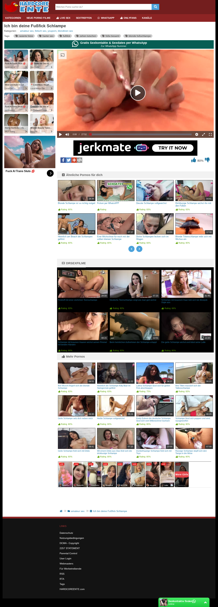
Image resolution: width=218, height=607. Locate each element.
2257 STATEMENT (70, 548)
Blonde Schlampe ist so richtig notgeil (76, 203)
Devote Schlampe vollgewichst (151, 203)
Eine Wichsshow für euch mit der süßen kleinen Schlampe (113, 237)
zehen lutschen (87, 36)
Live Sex (64, 18)
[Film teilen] (74, 160)
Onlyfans (129, 18)
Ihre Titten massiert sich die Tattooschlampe (188, 387)
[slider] (141, 134)
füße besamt (112, 36)
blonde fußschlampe (139, 36)
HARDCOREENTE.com (72, 589)
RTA (62, 579)
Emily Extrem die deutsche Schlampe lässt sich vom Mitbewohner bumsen (153, 419)
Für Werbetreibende (70, 568)
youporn (52, 30)
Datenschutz (66, 533)
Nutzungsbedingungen (72, 538)
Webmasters (66, 563)
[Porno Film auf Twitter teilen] (68, 160)
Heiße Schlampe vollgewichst (110, 418)
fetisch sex (40, 30)
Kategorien (13, 18)
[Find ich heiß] (194, 160)
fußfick (66, 36)
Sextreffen (84, 18)
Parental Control (68, 553)
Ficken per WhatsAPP (108, 203)
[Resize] (203, 134)
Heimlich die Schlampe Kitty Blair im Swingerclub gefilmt (113, 387)
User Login (65, 558)
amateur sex (27, 30)
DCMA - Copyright (69, 543)
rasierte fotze (25, 36)
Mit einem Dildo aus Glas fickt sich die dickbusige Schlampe (114, 452)
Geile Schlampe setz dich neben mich (75, 418)
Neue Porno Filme (38, 18)
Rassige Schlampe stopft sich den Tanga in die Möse (191, 452)
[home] (61, 511)
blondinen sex (65, 30)
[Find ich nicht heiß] (207, 160)
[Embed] (79, 160)
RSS (62, 573)
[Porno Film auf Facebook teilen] (63, 160)
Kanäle (147, 18)
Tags (62, 584)
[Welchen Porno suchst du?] (155, 7)
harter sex (47, 36)
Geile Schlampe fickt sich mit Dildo (74, 451)
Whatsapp (107, 18)
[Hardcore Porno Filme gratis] (28, 12)
